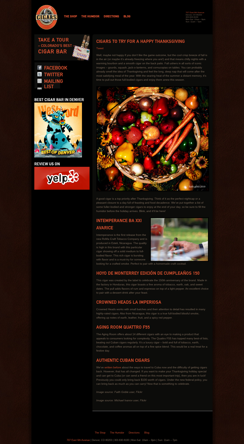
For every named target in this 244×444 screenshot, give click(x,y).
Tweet (100, 48)
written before (112, 367)
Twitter (53, 74)
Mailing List (53, 84)
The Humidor (90, 16)
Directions (111, 16)
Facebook (55, 68)
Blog (127, 16)
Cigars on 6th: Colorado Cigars (46, 17)
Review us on (47, 164)
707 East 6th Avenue (195, 12)
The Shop (70, 16)
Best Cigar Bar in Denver (59, 100)
